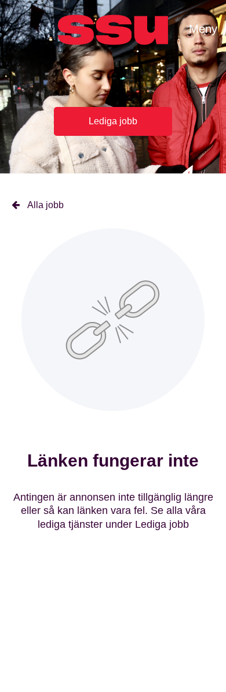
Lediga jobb (113, 121)
